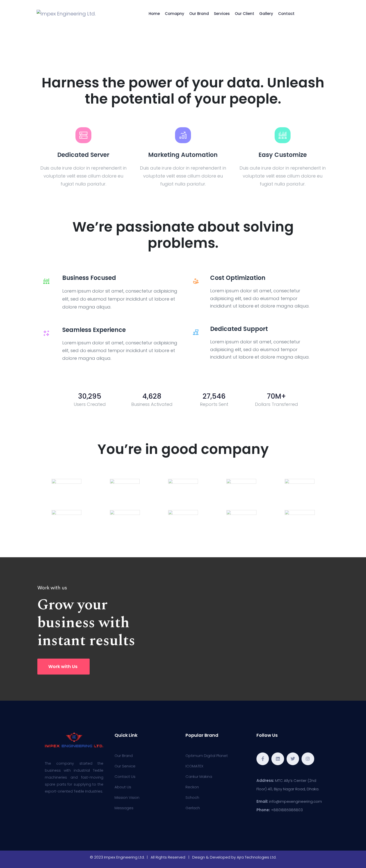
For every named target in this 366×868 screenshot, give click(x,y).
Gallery (266, 13)
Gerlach (192, 807)
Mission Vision (127, 797)
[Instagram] (308, 758)
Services (222, 13)
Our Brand (199, 13)
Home (154, 13)
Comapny (174, 13)
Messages (124, 807)
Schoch (192, 797)
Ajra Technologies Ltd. (256, 857)
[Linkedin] (277, 758)
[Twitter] (293, 758)
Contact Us (125, 776)
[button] (63, 667)
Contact (286, 13)
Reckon (192, 787)
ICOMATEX (194, 766)
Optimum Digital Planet (206, 755)
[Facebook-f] (262, 758)
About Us (123, 787)
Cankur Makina (198, 776)
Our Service (125, 766)
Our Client (244, 13)
